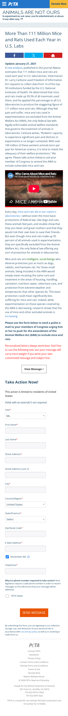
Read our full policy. (40, 680)
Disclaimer (34, 654)
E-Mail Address (13, 542)
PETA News (17, 595)
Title (7, 409)
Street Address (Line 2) (17, 468)
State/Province (12, 513)
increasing (11, 316)
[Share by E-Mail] (53, 55)
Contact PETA (34, 651)
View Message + (34, 369)
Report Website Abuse (34, 676)
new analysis (14, 67)
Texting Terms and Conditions (34, 665)
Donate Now (34, 672)
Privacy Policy (34, 658)
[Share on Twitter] (33, 55)
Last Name (10, 439)
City (7, 483)
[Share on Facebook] (14, 55)
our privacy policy (29, 631)
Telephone (10, 565)
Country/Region (13, 498)
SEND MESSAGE (34, 613)
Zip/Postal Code (13, 528)
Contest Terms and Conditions (34, 662)
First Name (11, 424)
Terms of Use (34, 669)
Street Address (13, 454)
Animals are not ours (31, 12)
